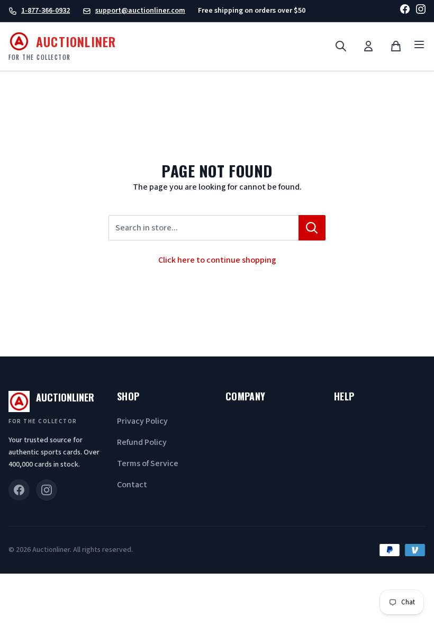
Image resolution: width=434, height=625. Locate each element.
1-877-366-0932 (45, 10)
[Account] (368, 46)
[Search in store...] (312, 227)
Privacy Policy (142, 421)
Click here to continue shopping (217, 260)
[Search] (340, 46)
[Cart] (395, 46)
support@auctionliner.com (140, 10)
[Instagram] (421, 10)
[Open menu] (419, 46)
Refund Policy (142, 442)
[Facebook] (405, 10)
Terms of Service (147, 463)
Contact (132, 484)
